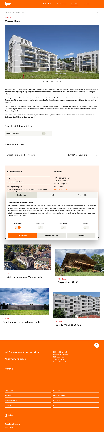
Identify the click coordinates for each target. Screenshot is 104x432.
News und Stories (59, 395)
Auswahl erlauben (51, 235)
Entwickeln (47, 4)
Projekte (74, 4)
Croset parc (20, 12)
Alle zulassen (22, 235)
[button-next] (60, 82)
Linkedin (11, 415)
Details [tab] (52, 195)
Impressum (9, 427)
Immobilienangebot (12, 400)
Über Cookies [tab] (82, 195)
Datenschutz (9, 421)
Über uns (56, 390)
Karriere (56, 400)
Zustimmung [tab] (21, 195)
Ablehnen (81, 235)
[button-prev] (44, 82)
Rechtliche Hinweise (12, 424)
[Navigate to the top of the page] (96, 345)
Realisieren (61, 4)
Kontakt (86, 4)
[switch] (40, 227)
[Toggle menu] (97, 4)
